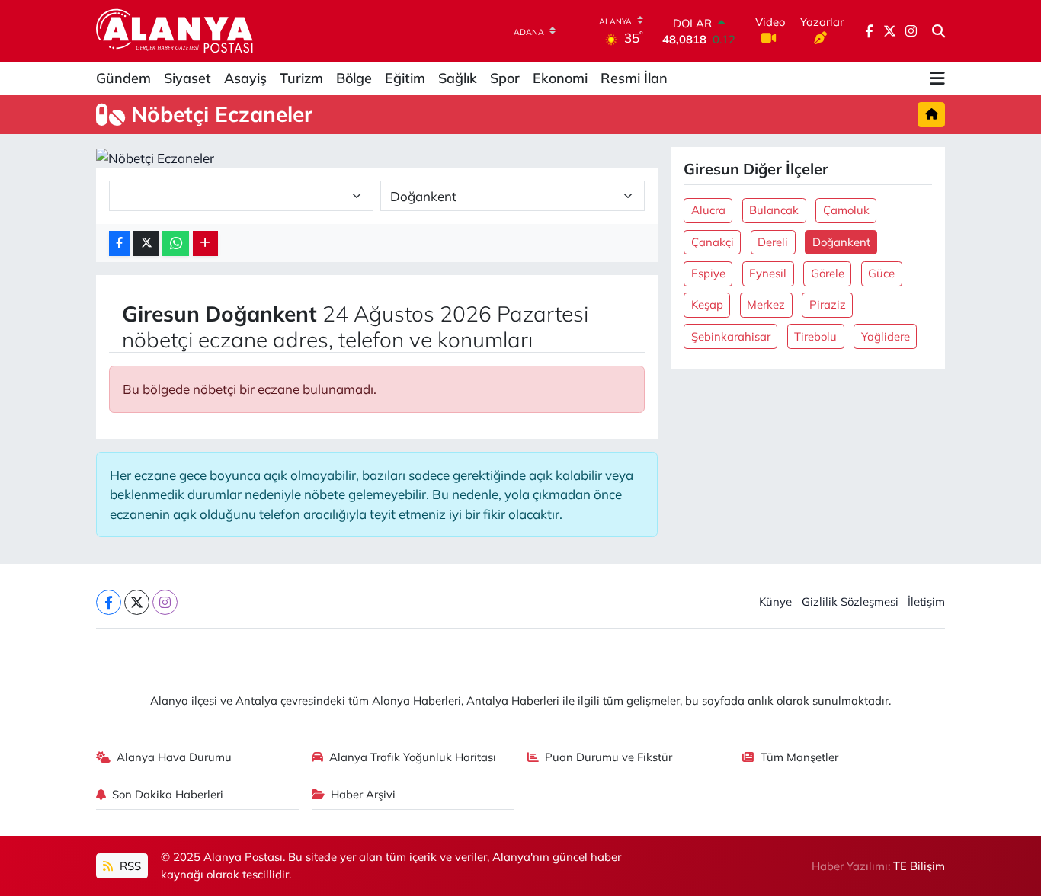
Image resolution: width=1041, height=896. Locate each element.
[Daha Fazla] (205, 243)
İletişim (926, 601)
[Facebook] (108, 602)
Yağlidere (885, 336)
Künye (775, 601)
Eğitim (405, 78)
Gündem (123, 78)
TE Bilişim (919, 866)
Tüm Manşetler (799, 757)
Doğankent (841, 242)
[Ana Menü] (937, 78)
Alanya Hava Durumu (174, 757)
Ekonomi (560, 78)
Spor (505, 78)
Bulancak (774, 210)
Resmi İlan (634, 78)
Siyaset (187, 78)
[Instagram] (165, 602)
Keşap (707, 304)
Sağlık (457, 78)
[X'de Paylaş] (146, 243)
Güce (881, 273)
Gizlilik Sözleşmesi (850, 601)
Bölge (354, 78)
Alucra (708, 210)
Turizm (301, 78)
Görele (827, 273)
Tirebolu (815, 336)
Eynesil (767, 273)
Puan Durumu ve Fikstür (608, 757)
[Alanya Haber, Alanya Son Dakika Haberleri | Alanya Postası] (175, 30)
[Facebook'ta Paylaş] (119, 243)
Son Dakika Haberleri (167, 794)
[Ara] (938, 31)
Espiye (708, 273)
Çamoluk (846, 210)
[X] (136, 602)
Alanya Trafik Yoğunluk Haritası (412, 757)
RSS (129, 866)
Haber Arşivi (363, 794)
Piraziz (827, 304)
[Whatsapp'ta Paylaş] (175, 243)
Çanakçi (712, 242)
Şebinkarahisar (730, 336)
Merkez (766, 304)
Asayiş (245, 78)
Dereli (773, 242)
